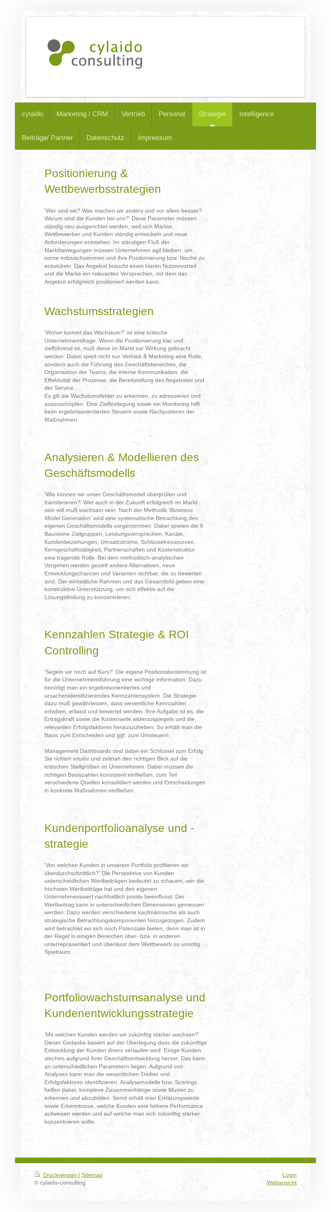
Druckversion (60, 1175)
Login (290, 1175)
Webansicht (282, 1182)
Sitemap (92, 1175)
